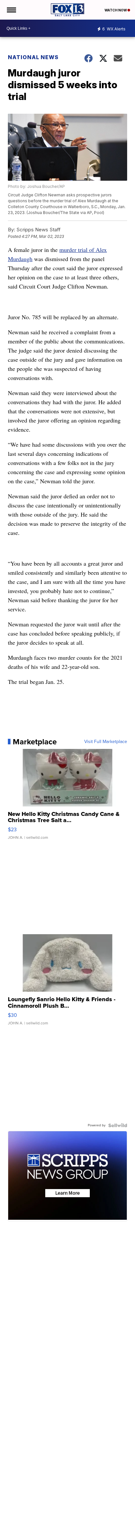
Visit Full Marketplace (105, 741)
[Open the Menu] (11, 10)
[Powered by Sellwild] (117, 1125)
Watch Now (116, 10)
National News (33, 57)
